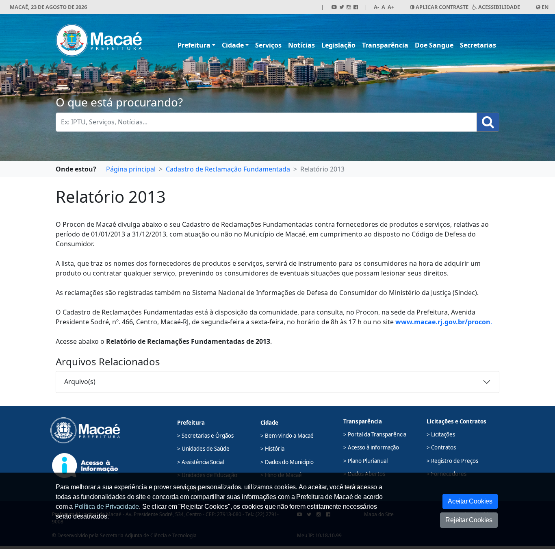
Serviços (268, 45)
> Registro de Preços (452, 460)
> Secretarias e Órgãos (205, 435)
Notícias (301, 45)
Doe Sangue (434, 45)
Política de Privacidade (106, 506)
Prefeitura (194, 45)
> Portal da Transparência (374, 434)
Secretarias (478, 45)
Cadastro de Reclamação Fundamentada (228, 169)
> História (272, 448)
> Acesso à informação (371, 447)
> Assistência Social (200, 462)
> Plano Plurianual (365, 460)
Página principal (131, 169)
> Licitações (441, 434)
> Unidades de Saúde (203, 448)
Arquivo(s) (79, 381)
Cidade (233, 45)
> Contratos (441, 447)
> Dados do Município (287, 462)
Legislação (338, 45)
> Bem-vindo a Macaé (287, 435)
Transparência (385, 45)
